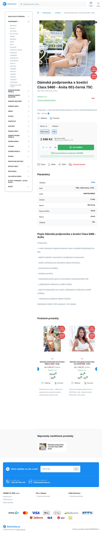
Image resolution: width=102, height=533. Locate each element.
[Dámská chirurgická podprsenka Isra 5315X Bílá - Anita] (82, 339)
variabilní (13, 74)
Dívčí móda (12, 171)
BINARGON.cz (94, 529)
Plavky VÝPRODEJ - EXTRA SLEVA (17, 181)
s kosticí (57, 13)
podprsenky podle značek (15, 85)
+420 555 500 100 (18, 482)
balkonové (13, 25)
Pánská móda (13, 141)
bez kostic (13, 31)
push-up (12, 63)
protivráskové (14, 60)
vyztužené (13, 79)
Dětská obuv (13, 166)
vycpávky (13, 77)
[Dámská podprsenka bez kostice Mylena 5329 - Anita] (52, 339)
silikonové (13, 66)
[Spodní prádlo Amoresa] (38, 12)
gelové (12, 42)
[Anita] (93, 98)
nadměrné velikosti (16, 50)
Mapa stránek (21, 529)
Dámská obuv (13, 106)
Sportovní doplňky (15, 161)
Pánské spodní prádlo (13, 136)
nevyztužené (14, 58)
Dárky (10, 111)
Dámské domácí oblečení (14, 96)
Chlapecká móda (14, 176)
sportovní (13, 71)
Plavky (11, 116)
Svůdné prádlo (14, 151)
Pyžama (11, 146)
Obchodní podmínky (43, 496)
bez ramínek (14, 33)
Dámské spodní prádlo (14, 91)
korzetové (13, 47)
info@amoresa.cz (41, 482)
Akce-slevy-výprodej (16, 16)
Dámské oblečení (15, 101)
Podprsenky (47, 13)
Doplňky (11, 126)
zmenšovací (14, 82)
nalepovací (13, 52)
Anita (93, 182)
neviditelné (13, 55)
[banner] (9, 4)
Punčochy (12, 121)
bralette (12, 36)
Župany (11, 156)
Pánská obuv (13, 131)
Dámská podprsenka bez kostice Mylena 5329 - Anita (52, 363)
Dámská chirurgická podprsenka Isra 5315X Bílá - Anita (82, 363)
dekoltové (13, 39)
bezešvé (12, 28)
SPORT (10, 186)
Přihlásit (76, 469)
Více (45, 113)
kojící (11, 44)
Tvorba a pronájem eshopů (80, 529)
